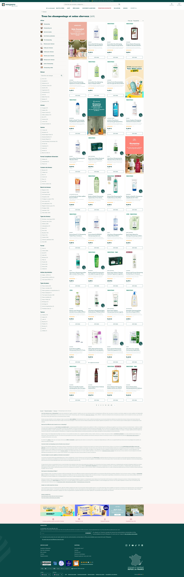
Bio (44, 117)
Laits (44, 319)
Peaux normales (47, 288)
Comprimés (45, 161)
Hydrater (45, 192)
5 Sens (44, 130)
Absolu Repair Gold (47, 134)
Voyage (45, 108)
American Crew (46, 85)
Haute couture (46, 112)
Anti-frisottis (46, 194)
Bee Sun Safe (46, 152)
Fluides (44, 323)
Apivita (45, 87)
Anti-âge (45, 304)
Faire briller (46, 212)
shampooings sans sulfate (71, 481)
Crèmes (45, 314)
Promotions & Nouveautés (104, 8)
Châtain (44, 172)
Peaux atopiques (47, 292)
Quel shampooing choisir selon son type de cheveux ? (52, 496)
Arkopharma (46, 92)
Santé (68, 8)
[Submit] (119, 4)
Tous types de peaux (48, 295)
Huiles (44, 317)
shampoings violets (61, 481)
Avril (44, 94)
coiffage (49, 439)
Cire (44, 248)
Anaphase (45, 146)
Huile (44, 255)
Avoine (44, 150)
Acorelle (44, 81)
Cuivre (44, 176)
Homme (45, 119)
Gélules (44, 159)
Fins (44, 230)
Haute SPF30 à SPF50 (48, 277)
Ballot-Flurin (45, 96)
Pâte (44, 259)
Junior (44, 121)
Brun (44, 174)
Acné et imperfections (48, 306)
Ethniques (45, 301)
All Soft (44, 143)
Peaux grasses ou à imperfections (51, 290)
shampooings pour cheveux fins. (83, 481)
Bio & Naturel (117, 8)
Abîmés (45, 223)
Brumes (44, 326)
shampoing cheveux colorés (108, 450)
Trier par (130, 20)
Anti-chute (46, 201)
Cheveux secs (47, 221)
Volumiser (45, 210)
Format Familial (46, 123)
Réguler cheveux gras (48, 205)
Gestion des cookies (72, 574)
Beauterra (45, 101)
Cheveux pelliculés (48, 239)
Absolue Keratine (47, 136)
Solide (44, 268)
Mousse (45, 257)
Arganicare (45, 90)
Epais (44, 228)
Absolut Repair (46, 139)
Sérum (44, 264)
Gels (44, 328)
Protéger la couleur (48, 199)
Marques (125, 8)
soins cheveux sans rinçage (132, 435)
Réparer (45, 190)
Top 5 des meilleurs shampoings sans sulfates (50, 497)
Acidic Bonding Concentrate (49, 141)
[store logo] (9, 5)
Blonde (44, 170)
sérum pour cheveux (90, 414)
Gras (44, 241)
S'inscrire (88, 533)
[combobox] (92, 4)
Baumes (44, 321)
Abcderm (45, 132)
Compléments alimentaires (88, 8)
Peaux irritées (46, 299)
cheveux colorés (64, 450)
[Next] (115, 405)
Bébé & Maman (76, 8)
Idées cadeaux (46, 114)
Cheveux (45, 11)
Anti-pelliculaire (47, 203)
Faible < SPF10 (46, 275)
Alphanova (45, 83)
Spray (44, 266)
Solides (44, 330)
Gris (44, 181)
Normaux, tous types (48, 219)
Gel (44, 252)
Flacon (44, 163)
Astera (44, 148)
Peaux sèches (46, 285)
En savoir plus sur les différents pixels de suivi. (53, 539)
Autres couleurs (46, 183)
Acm (44, 78)
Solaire (44, 110)
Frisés (45, 235)
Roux (44, 179)
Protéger (45, 208)
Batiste (44, 99)
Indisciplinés (46, 226)
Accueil (41, 410)
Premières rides (46, 308)
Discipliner (45, 196)
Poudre (44, 262)
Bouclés (45, 232)
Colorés (45, 237)
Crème (45, 250)
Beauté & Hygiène (60, 8)
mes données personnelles (131, 534)
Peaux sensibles (46, 297)
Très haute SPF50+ (47, 279)
